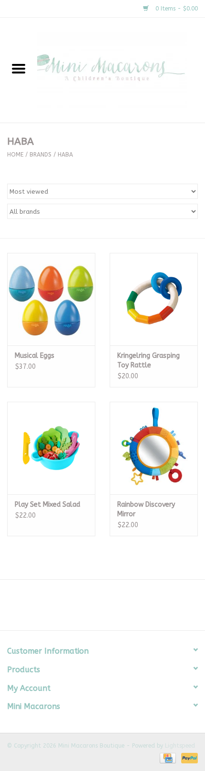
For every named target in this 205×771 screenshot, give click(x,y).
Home (15, 154)
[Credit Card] (167, 757)
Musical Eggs (34, 356)
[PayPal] (188, 757)
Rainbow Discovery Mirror (146, 509)
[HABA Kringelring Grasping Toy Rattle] (154, 299)
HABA (65, 154)
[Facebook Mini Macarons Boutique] (94, 608)
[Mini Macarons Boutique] (121, 70)
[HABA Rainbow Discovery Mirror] (154, 448)
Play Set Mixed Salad (47, 504)
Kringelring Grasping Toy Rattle (148, 360)
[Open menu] (18, 68)
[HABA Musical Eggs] (51, 299)
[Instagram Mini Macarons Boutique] (111, 608)
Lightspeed (180, 745)
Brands (40, 154)
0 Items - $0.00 (176, 8)
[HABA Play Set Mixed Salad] (51, 448)
